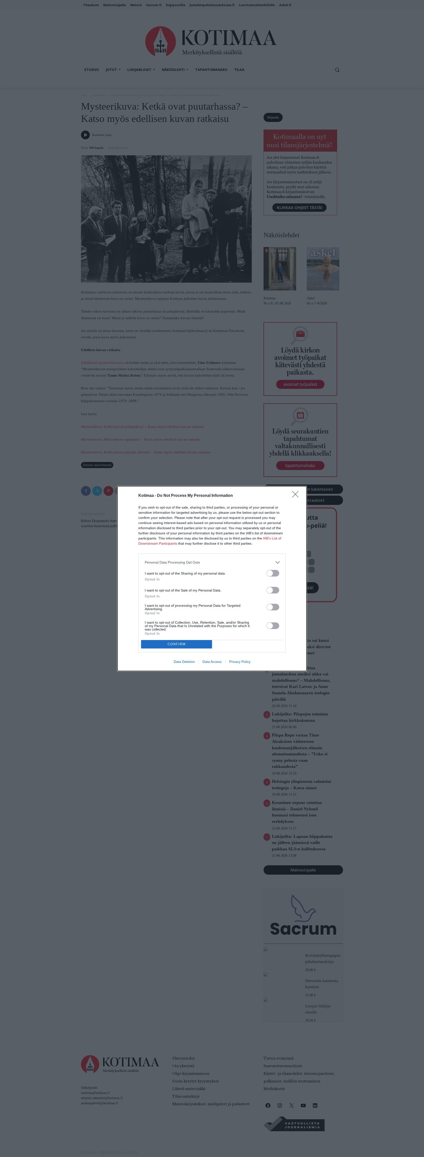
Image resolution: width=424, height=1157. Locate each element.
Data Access (212, 662)
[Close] (297, 495)
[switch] (272, 573)
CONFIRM (177, 644)
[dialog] (212, 578)
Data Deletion (184, 662)
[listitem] (212, 562)
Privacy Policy (240, 662)
